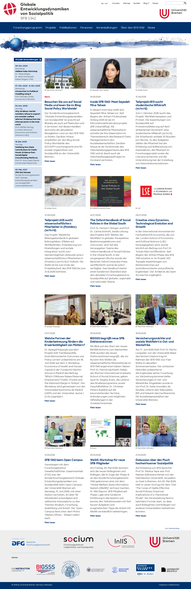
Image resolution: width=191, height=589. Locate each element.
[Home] (96, 11)
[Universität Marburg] (120, 570)
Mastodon (48, 585)
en (106, 3)
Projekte (51, 27)
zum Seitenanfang (172, 528)
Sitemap (126, 3)
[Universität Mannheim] (95, 570)
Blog (145, 3)
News (151, 27)
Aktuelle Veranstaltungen (26, 59)
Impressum (163, 585)
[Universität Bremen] (173, 14)
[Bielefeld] (170, 570)
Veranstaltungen (106, 27)
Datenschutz (174, 585)
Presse (155, 3)
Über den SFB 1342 (132, 27)
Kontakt (137, 3)
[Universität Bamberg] (71, 570)
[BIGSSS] (45, 570)
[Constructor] (21, 570)
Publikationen (68, 27)
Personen (86, 27)
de (102, 3)
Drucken (116, 3)
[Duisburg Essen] (145, 570)
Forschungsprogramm (27, 27)
